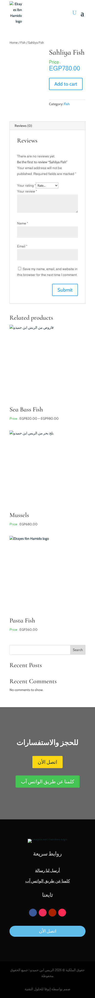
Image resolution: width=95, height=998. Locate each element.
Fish (23, 42)
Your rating (26, 185)
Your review (27, 191)
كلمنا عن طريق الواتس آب (47, 781)
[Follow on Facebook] (33, 913)
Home (14, 42)
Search (78, 650)
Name (22, 223)
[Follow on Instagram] (43, 913)
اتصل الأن (47, 762)
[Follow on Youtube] (52, 913)
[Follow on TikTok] (62, 913)
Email (22, 246)
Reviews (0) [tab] (23, 125)
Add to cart (65, 84)
